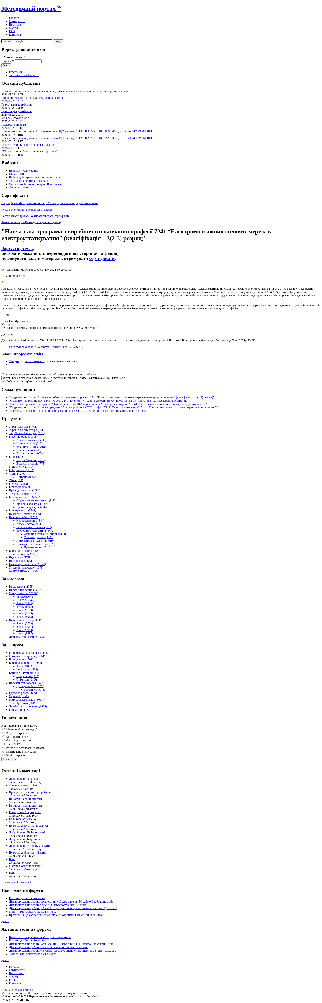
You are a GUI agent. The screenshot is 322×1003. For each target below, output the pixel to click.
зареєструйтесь (34, 361)
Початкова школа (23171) (25, 620)
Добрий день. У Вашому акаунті (29, 845)
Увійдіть (14, 361)
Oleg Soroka (25, 989)
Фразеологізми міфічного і (26, 785)
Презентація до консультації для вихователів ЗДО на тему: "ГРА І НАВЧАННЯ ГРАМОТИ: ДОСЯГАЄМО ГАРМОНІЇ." (77, 131)
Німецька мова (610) (29, 443)
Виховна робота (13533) (24, 517)
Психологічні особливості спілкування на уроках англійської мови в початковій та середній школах (64, 91)
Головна (14, 17)
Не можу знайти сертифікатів (27, 852)
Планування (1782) (21, 659)
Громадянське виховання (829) (35, 544)
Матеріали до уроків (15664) (27, 656)
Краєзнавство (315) (28, 523)
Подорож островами (14, 124)
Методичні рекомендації (21, 729)
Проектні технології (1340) (26, 682)
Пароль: (7, 61)
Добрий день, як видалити (25, 778)
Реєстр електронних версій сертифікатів (27, 209)
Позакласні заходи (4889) (25, 513)
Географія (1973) (19, 487)
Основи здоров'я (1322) (38, 537)
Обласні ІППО (18, 174)
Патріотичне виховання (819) (35, 540)
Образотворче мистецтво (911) (35, 500)
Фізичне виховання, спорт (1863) (45, 534)
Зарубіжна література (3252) (27, 433)
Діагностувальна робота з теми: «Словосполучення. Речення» (48, 904)
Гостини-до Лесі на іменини (27, 898)
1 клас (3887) (24, 633)
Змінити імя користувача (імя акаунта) (33, 911)
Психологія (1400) (20, 560)
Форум (13, 27)
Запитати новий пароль (24, 75)
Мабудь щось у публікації (25, 865)
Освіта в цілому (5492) (23, 570)
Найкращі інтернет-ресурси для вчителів (35, 177)
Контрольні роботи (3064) (25, 662)
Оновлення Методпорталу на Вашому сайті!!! (38, 184)
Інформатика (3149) (21, 470)
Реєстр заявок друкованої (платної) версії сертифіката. (35, 216)
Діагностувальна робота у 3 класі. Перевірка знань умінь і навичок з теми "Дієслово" (63, 908)
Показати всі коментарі (16, 882)
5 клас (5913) (24, 616)
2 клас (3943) (24, 630)
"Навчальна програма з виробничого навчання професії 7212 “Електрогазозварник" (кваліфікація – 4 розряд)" (79, 410)
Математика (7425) (21, 466)
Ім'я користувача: (13, 57)
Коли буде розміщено (22, 819)
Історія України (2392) (30, 460)
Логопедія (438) (26, 554)
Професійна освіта (28, 354)
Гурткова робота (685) (23, 693)
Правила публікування (23, 170)
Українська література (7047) (27, 430)
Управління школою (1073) (26, 567)
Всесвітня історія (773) (30, 463)
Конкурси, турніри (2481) (25, 672)
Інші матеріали (15, 755)
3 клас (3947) (24, 626)
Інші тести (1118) (27, 669)
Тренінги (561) (25, 703)
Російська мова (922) (29, 453)
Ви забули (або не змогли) (25, 798)
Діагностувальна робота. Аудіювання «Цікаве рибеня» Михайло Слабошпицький (61, 901)
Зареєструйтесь (17, 248)
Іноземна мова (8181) (22, 436)
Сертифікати (17, 21)
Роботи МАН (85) (35, 689)
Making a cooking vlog (15, 117)
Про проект (16, 24)
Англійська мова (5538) (31, 440)
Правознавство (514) (37, 547)
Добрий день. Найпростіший (27, 832)
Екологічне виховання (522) (34, 527)
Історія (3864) (17, 456)
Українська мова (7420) (23, 426)
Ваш (12, 859)
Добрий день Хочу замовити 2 (28, 839)
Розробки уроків (16, 733)
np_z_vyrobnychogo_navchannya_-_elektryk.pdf (38, 346)
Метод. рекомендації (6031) (26, 699)
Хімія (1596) (16, 480)
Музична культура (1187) (32, 503)
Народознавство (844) (30, 520)
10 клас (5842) (25, 600)
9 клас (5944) (24, 603)
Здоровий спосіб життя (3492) (35, 530)
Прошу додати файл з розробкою (30, 792)
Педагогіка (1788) (20, 557)
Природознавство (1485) (24, 490)
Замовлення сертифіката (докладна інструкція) (31, 222)
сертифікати (102, 258)
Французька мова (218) (31, 446)
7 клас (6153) (24, 610)
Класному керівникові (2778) (27, 564)
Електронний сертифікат (25, 812)
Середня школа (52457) (23, 593)
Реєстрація (15, 71)
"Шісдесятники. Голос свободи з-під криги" (29, 144)
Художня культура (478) (31, 507)
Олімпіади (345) (26, 679)
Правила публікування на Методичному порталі (40, 937)
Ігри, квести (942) (27, 676)
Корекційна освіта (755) (24, 550)
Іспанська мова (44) (28, 450)
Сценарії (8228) (19, 696)
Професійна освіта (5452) (25, 589)
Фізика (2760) (17, 473)
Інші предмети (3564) (22, 510)
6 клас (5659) (24, 613)
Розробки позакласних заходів (25, 748)
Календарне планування (21, 751)
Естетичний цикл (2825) (24, 497)
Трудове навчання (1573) (24, 493)
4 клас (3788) (24, 623)
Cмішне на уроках (20, 187)
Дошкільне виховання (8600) (27, 636)
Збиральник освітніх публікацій (29, 180)
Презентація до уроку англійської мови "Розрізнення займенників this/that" (56, 915)
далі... (5, 921)
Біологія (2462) (18, 483)
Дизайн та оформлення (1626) (28, 706)
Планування (17, 276)
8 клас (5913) (24, 606)
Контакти (15, 34)
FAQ (12, 31)
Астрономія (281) (27, 476)
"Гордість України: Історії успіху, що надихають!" (32, 97)
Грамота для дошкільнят (16, 104)
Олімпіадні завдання (18, 740)
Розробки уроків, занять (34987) (29, 652)
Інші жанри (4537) (20, 709)
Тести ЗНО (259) (26, 666)
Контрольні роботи (17, 736)
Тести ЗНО (12, 744)
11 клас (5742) (25, 596)
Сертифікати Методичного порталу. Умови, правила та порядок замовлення (49, 203)
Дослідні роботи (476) (30, 686)
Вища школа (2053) (21, 586)
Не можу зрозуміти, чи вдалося (28, 825)
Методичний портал (31, 8)
